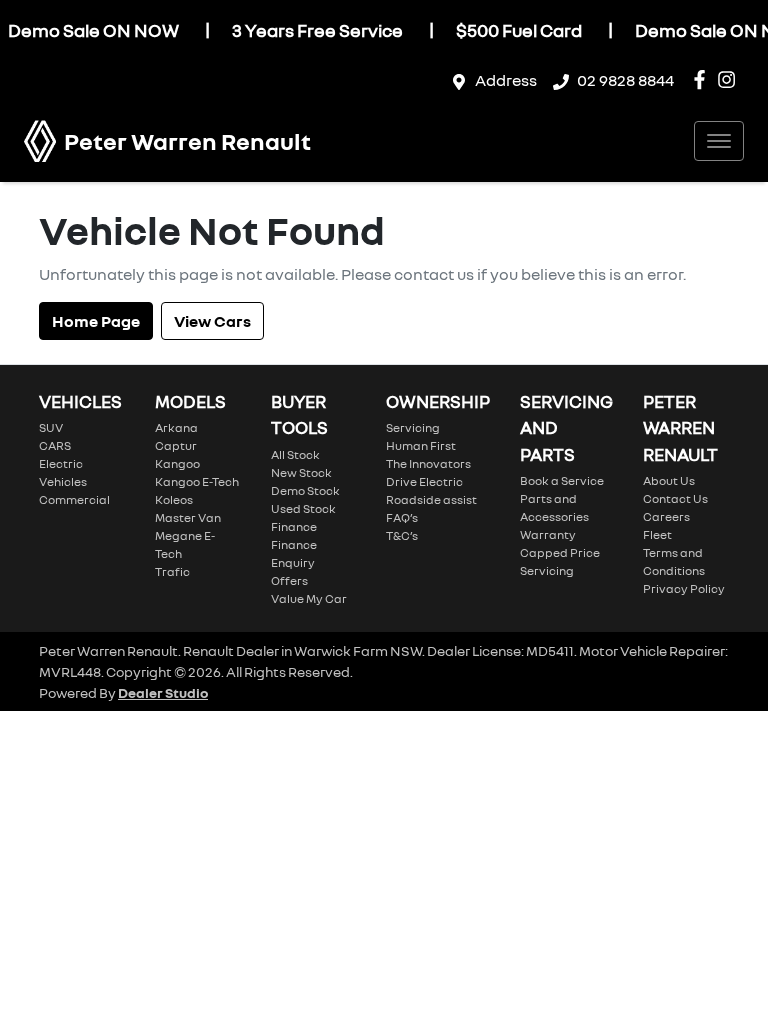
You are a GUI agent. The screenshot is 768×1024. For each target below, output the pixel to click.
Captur (176, 445)
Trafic (172, 571)
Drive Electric (424, 481)
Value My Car (309, 598)
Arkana (176, 427)
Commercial (74, 499)
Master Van (188, 517)
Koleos (174, 499)
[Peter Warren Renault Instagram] (730, 79)
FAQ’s (402, 517)
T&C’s (402, 535)
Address (506, 80)
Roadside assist (431, 499)
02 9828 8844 (625, 80)
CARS (55, 445)
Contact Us (675, 498)
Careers (666, 516)
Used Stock (303, 508)
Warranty (548, 534)
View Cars (212, 321)
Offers (289, 580)
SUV (51, 427)
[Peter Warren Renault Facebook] (703, 79)
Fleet (657, 534)
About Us (669, 480)
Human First (421, 445)
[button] (719, 141)
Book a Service (562, 480)
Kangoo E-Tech (197, 481)
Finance (294, 526)
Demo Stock (305, 490)
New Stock (301, 472)
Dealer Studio (163, 692)
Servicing (413, 427)
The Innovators (428, 463)
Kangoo (177, 463)
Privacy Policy (684, 588)
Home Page (96, 321)
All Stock (295, 454)
